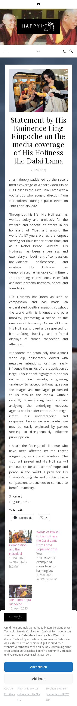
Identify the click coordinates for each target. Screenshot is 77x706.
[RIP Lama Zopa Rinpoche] (20, 591)
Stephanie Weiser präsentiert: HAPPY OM (28, 694)
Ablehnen (38, 678)
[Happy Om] (38, 26)
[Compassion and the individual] (20, 536)
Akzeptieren (38, 667)
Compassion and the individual (18, 549)
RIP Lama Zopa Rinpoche (20, 602)
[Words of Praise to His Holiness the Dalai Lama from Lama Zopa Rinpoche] (50, 555)
